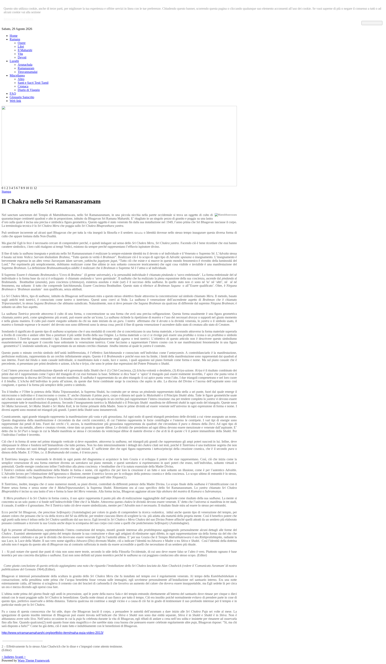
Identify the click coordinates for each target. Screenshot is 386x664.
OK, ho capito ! (372, 23)
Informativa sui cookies (18, 19)
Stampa (6, 191)
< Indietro (8, 657)
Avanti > (20, 657)
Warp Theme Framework (34, 660)
